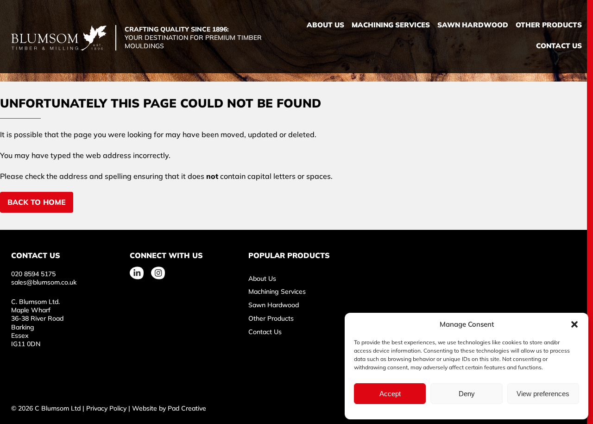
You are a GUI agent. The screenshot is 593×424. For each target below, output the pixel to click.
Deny (467, 394)
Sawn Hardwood (472, 24)
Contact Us (559, 45)
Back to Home (36, 202)
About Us (325, 24)
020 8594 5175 (33, 274)
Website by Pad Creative (169, 408)
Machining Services (391, 24)
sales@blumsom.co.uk (43, 282)
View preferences (543, 394)
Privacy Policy (106, 408)
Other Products (549, 24)
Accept (390, 394)
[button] (574, 324)
